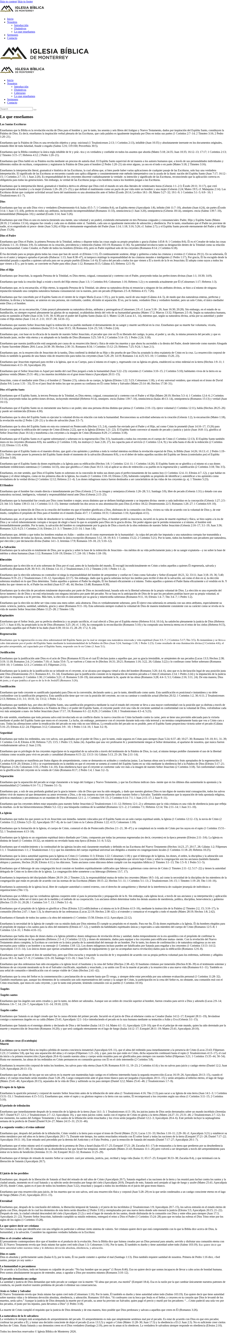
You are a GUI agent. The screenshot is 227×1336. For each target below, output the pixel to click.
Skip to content (8, 1)
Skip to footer (25, 1)
